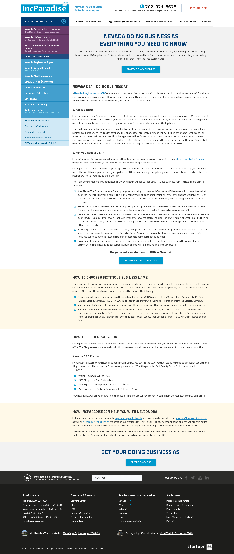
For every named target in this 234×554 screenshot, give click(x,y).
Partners (170, 520)
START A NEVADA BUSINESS (140, 69)
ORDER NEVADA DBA (141, 462)
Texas (121, 516)
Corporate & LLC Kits (36, 93)
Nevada (122, 500)
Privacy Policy (97, 548)
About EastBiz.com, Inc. (81, 516)
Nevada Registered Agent (39, 62)
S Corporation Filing (36, 104)
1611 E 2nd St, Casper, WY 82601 (176, 533)
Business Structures (80, 512)
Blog (73, 505)
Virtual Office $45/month (39, 81)
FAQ (73, 509)
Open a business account (159, 21)
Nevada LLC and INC (35, 132)
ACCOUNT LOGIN (198, 8)
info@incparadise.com (34, 520)
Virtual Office (172, 512)
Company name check (37, 56)
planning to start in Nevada (190, 159)
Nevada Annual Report (37, 69)
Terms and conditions (77, 548)
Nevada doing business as (96, 422)
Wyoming (123, 505)
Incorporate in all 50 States (39, 21)
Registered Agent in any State (124, 21)
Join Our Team (77, 520)
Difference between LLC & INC (40, 143)
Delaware (123, 509)
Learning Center (187, 21)
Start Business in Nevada (38, 120)
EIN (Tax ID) (31, 99)
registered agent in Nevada (128, 418)
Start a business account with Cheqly (42, 47)
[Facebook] (186, 478)
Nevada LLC (42, 38)
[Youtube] (199, 478)
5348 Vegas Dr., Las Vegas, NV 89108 (81, 533)
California (123, 512)
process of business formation (191, 418)
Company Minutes (35, 87)
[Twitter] (192, 478)
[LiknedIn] (206, 478)
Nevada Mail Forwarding (38, 76)
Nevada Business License (38, 137)
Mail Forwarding (174, 509)
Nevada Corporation (43, 30)
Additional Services (44, 112)
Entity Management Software (180, 516)
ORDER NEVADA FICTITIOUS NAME (141, 260)
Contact (206, 21)
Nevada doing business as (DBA (90, 93)
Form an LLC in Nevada (36, 126)
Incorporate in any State (88, 21)
